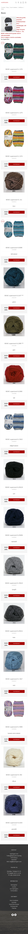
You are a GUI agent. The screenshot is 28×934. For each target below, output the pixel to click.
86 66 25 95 (16, 875)
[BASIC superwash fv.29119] (14, 472)
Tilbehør (14, 908)
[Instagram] (15, 915)
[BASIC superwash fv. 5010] (14, 424)
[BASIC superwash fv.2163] (14, 808)
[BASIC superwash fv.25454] (14, 520)
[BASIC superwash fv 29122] (14, 568)
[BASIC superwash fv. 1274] (14, 141)
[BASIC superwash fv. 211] (14, 185)
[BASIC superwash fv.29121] (14, 616)
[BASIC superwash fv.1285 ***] (14, 328)
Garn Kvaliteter (14, 900)
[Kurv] (26, 2)
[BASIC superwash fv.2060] (14, 376)
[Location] (18, 2)
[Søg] (16, 2)
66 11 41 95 (17, 873)
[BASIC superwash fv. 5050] (14, 712)
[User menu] (21, 2)
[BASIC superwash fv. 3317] (14, 664)
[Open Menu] (23, 2)
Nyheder (14, 902)
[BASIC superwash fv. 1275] (14, 98)
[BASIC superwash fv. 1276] (14, 54)
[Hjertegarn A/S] (4, 2)
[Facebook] (12, 915)
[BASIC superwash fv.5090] (14, 232)
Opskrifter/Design (14, 904)
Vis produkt (16, 77)
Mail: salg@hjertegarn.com (14, 861)
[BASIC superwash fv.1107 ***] (14, 280)
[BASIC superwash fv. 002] (14, 760)
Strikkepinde (14, 906)
